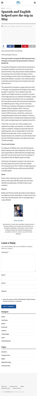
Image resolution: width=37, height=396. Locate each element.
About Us (4, 352)
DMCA (3, 359)
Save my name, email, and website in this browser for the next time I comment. (19, 300)
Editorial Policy (6, 362)
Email (3, 283)
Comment (5, 252)
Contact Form (5, 355)
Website (4, 291)
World (3, 323)
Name (3, 275)
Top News (8, 8)
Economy (4, 327)
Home (2, 8)
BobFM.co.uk (9, 391)
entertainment (6, 341)
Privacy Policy (5, 365)
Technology (5, 334)
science (3, 330)
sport (3, 337)
